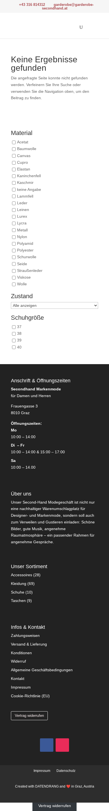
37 (19, 327)
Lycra (22, 223)
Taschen (18, 600)
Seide (22, 264)
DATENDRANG (47, 786)
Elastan (23, 169)
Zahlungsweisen (25, 635)
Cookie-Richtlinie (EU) (30, 696)
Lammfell (25, 196)
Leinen (23, 209)
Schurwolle (26, 257)
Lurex (22, 216)
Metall (22, 230)
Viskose (24, 277)
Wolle (22, 284)
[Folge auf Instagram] (62, 745)
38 (19, 333)
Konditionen (21, 653)
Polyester (25, 250)
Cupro (22, 162)
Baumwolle (26, 149)
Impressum (21, 687)
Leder (22, 203)
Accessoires (21, 575)
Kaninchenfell (29, 176)
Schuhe (17, 592)
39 (19, 340)
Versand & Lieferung (29, 644)
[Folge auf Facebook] (46, 745)
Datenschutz (65, 771)
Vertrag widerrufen (29, 715)
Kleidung (18, 583)
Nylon (22, 236)
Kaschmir (25, 183)
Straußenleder (29, 270)
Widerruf (18, 661)
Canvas (23, 155)
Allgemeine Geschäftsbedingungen (42, 670)
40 (19, 347)
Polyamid (25, 243)
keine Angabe (29, 189)
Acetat (22, 142)
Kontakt (17, 678)
